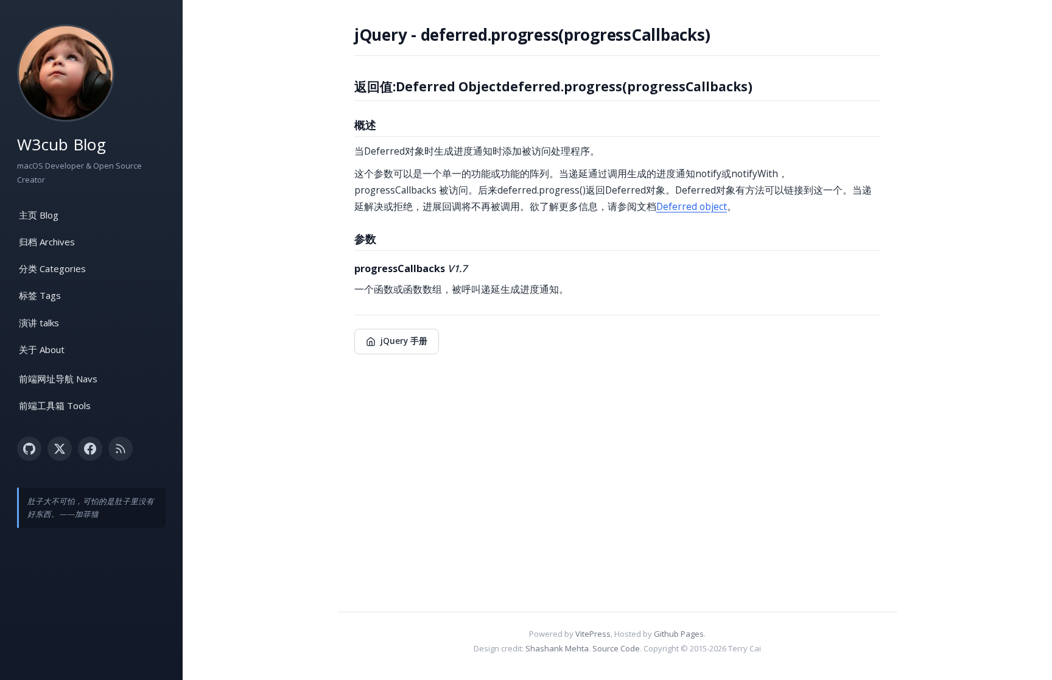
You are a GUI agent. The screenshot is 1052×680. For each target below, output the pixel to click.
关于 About (42, 349)
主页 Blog (38, 215)
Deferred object (691, 206)
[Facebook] (90, 448)
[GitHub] (29, 448)
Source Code (616, 648)
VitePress (593, 633)
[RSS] (120, 448)
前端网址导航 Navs (58, 379)
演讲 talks (39, 323)
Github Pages (679, 633)
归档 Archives (47, 242)
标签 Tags (40, 295)
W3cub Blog (61, 144)
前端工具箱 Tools (55, 405)
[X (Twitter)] (59, 448)
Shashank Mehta (557, 648)
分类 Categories (52, 268)
